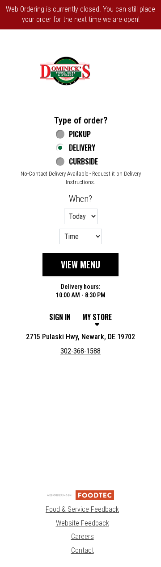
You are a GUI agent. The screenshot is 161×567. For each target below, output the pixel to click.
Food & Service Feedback (82, 509)
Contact (82, 550)
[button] (64, 71)
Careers (82, 536)
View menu (80, 264)
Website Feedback (82, 523)
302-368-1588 (80, 351)
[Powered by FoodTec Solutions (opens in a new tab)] (80, 494)
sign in (60, 317)
